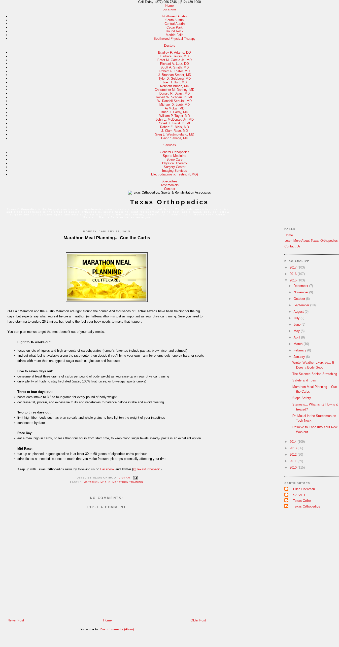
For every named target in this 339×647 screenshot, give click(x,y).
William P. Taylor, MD (174, 116)
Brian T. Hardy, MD (174, 112)
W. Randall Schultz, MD (174, 101)
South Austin (174, 20)
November (301, 292)
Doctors (169, 45)
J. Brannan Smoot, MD (174, 75)
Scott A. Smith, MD (175, 67)
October (300, 299)
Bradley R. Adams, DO (174, 52)
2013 (294, 448)
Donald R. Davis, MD (174, 93)
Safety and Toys (304, 380)
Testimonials (170, 185)
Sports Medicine (174, 156)
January (300, 357)
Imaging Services (174, 170)
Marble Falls (174, 35)
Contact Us (292, 246)
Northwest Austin (174, 16)
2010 (294, 467)
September (302, 305)
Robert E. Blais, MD (174, 127)
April (297, 337)
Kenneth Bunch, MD (174, 86)
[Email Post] (135, 477)
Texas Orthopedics (169, 202)
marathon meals (97, 482)
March (299, 344)
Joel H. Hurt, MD (175, 82)
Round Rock (174, 31)
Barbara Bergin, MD (174, 56)
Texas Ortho (302, 501)
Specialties (169, 181)
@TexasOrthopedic (147, 469)
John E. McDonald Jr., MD (175, 119)
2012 (294, 454)
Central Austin (175, 24)
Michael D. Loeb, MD (174, 104)
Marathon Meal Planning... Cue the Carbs (107, 237)
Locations (169, 9)
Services (169, 145)
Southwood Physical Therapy (175, 38)
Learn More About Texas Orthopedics (311, 240)
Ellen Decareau (304, 489)
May (297, 331)
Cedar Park (175, 27)
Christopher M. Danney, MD (174, 90)
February (300, 350)
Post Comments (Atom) (117, 629)
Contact (169, 189)
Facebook (107, 469)
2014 (294, 441)
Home (169, 5)
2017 (294, 267)
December (301, 286)
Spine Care (174, 159)
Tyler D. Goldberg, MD (175, 78)
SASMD (299, 495)
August (299, 311)
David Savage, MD (174, 138)
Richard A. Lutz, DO (174, 64)
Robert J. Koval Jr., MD (174, 123)
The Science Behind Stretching (314, 374)
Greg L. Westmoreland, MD (174, 134)
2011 (294, 461)
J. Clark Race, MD (174, 131)
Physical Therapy (174, 163)
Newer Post (15, 620)
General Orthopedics (174, 152)
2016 (294, 274)
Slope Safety (301, 398)
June (298, 324)
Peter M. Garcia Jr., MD (174, 60)
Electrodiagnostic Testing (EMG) (174, 174)
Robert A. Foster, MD (174, 71)
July (297, 318)
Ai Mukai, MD (174, 108)
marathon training (127, 482)
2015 (294, 280)
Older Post (198, 620)
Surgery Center (174, 167)
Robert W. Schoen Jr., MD (174, 97)
